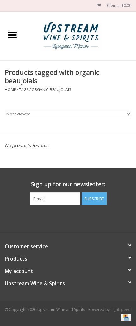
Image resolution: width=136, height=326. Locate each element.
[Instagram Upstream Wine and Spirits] (74, 218)
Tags (23, 89)
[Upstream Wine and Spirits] (80, 36)
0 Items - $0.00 (117, 5)
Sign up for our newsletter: (68, 184)
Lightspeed (121, 309)
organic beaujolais (51, 89)
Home (10, 89)
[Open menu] (12, 34)
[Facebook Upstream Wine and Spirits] (62, 218)
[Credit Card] (124, 317)
